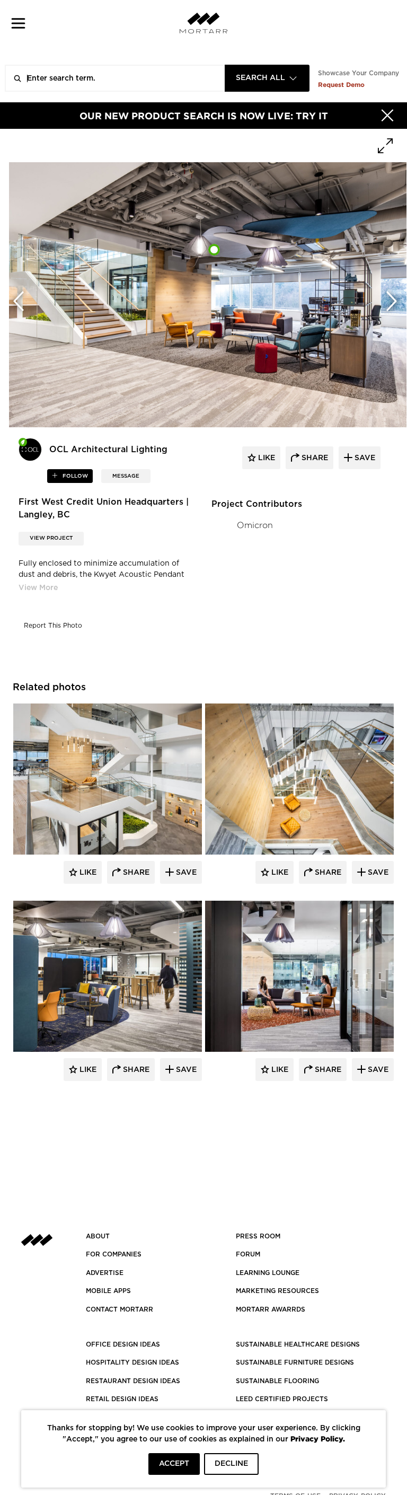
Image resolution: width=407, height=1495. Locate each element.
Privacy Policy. (317, 1439)
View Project (51, 538)
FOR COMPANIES (113, 1254)
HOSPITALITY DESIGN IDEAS (132, 1362)
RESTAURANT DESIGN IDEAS (133, 1381)
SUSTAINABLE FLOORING (277, 1381)
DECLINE (231, 1463)
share (313, 458)
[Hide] (387, 115)
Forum (248, 1254)
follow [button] (74, 476)
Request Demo (341, 84)
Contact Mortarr (119, 1309)
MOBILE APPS (108, 1291)
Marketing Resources (277, 1291)
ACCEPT (174, 1463)
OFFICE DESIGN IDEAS (123, 1344)
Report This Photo (53, 625)
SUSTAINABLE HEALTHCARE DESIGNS (298, 1344)
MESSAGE (125, 476)
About (98, 1236)
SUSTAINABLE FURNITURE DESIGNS (295, 1362)
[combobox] (267, 78)
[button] (18, 23)
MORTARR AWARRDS (270, 1309)
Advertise (104, 1273)
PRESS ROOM (258, 1236)
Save (185, 872)
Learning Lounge (267, 1273)
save (363, 458)
